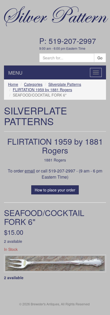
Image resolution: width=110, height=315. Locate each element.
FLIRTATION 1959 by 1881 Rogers (42, 89)
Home (13, 84)
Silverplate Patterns (64, 84)
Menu (15, 72)
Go (100, 57)
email (30, 171)
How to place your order (55, 190)
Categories (33, 84)
